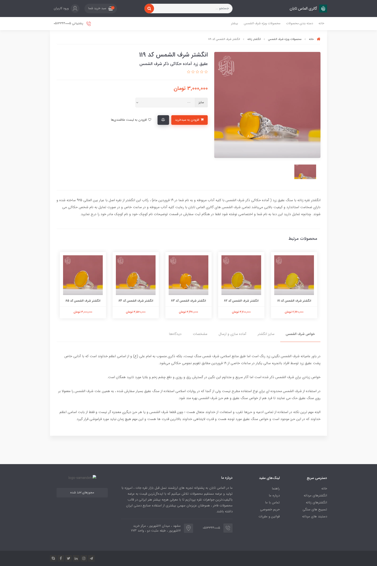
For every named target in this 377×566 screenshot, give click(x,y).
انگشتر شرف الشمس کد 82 (241, 300)
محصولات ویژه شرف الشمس (262, 23)
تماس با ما (272, 502)
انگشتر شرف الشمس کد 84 (135, 300)
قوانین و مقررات (269, 516)
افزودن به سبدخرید (187, 119)
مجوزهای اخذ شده (82, 492)
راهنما (276, 488)
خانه (321, 23)
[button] (100, 8)
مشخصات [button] (200, 334)
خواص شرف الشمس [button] (300, 334)
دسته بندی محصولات (299, 23)
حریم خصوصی (270, 509)
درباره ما (274, 495)
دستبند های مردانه (314, 516)
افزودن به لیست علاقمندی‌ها (129, 119)
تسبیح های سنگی (315, 509)
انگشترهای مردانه (315, 495)
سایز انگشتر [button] (266, 334)
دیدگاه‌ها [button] (175, 334)
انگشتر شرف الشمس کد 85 (82, 300)
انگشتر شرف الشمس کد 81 (294, 300)
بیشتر (234, 23)
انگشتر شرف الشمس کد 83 (188, 300)
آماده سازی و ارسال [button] (232, 334)
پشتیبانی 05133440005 (69, 23)
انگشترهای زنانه (316, 502)
